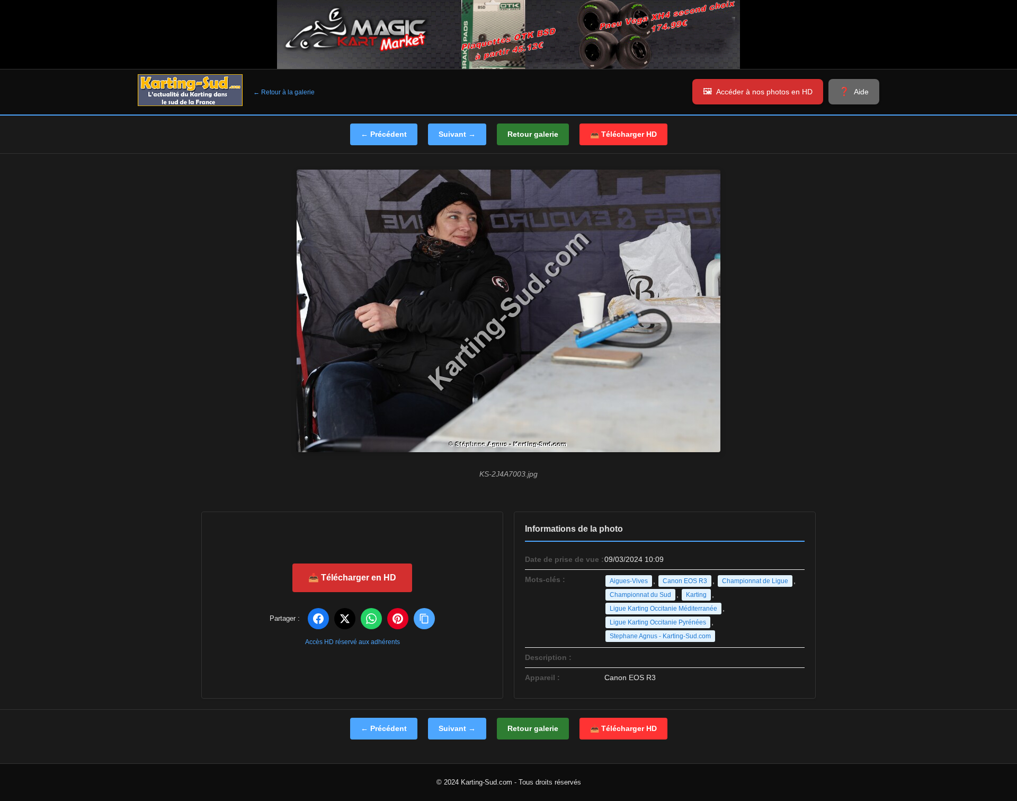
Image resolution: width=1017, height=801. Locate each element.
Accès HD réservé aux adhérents (352, 642)
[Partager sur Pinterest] (397, 618)
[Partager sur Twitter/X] (344, 618)
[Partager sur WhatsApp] (371, 618)
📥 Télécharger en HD (352, 577)
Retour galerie (532, 134)
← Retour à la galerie (284, 92)
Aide (861, 91)
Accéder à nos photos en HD (764, 91)
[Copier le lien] (424, 618)
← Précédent (384, 134)
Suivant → (457, 134)
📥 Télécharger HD (623, 134)
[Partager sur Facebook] (318, 618)
